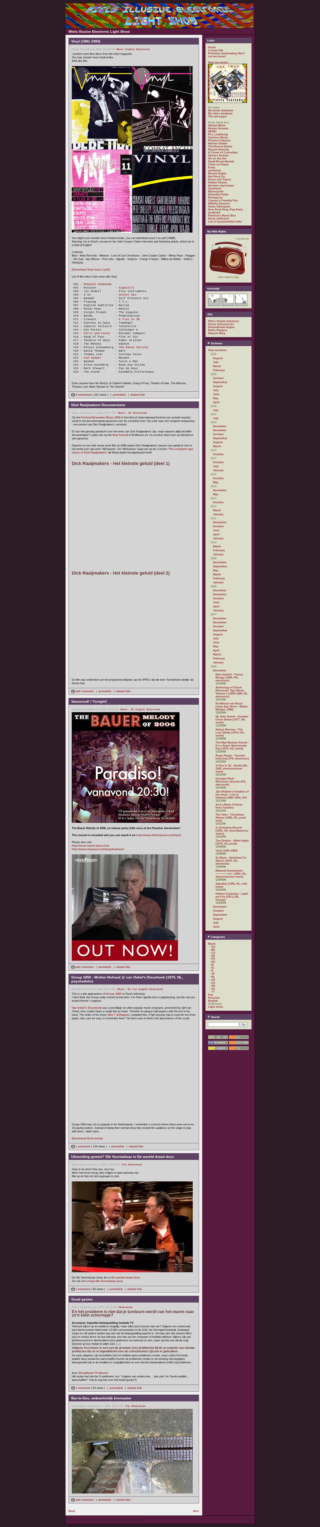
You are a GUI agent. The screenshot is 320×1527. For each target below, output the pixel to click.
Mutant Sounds (218, 128)
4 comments (83, 394)
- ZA (212, 988)
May (215, 398)
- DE (212, 955)
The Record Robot (220, 146)
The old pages (217, 116)
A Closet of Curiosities (223, 152)
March (217, 366)
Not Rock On (216, 176)
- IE (212, 964)
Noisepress (215, 197)
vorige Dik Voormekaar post (104, 1281)
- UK (212, 979)
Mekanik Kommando (98, 284)
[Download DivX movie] (87, 1138)
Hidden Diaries (217, 182)
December (219, 426)
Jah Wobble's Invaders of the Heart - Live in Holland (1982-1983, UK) (232, 794)
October (218, 378)
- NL (129, 412)
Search (215, 1017)
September (220, 382)
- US (212, 982)
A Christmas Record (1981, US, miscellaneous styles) (232, 830)
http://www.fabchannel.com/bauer (158, 835)
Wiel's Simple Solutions (223, 321)
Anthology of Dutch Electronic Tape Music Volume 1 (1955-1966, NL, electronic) (232, 692)
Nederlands (143, 49)
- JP (212, 973)
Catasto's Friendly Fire (223, 200)
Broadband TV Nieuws (93, 1372)
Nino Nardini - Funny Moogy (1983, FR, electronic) (229, 677)
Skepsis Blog (216, 333)
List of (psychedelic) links (225, 221)
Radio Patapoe (217, 330)
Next (196, 1510)
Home (212, 47)
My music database (220, 110)
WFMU (212, 131)
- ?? (212, 991)
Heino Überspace (219, 206)
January (218, 470)
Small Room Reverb (221, 161)
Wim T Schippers (119, 1014)
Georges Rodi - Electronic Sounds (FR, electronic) (231, 781)
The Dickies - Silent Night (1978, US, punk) (232, 842)
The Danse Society (133, 347)
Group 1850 (113, 993)
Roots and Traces (219, 179)
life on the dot (217, 158)
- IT (212, 970)
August (218, 358)
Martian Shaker (218, 143)
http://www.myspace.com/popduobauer (98, 849)
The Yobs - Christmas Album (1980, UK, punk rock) (231, 817)
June (216, 394)
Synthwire (214, 188)
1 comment (83, 1146)
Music (120, 49)
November (219, 430)
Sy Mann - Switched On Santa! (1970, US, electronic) (231, 860)
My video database (220, 113)
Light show (215, 1006)
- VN (212, 985)
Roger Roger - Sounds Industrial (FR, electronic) (232, 757)
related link (137, 394)
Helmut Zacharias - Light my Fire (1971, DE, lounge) (232, 896)
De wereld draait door (126, 1277)
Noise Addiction (218, 218)
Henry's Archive (218, 155)
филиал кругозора (221, 185)
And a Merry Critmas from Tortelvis (229, 806)
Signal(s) (126, 287)
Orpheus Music (218, 137)
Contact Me (215, 50)
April (216, 402)
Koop (211, 167)
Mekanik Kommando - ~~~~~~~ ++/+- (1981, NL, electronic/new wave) (231, 873)
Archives (216, 343)
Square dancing (218, 149)
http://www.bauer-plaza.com (90, 845)
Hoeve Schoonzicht (221, 324)
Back (71, 1510)
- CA (212, 952)
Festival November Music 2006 (100, 417)
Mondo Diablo (217, 173)
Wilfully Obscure (219, 203)
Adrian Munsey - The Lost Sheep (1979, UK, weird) (230, 732)
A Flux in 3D (129, 319)
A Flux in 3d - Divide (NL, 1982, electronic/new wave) (232, 768)
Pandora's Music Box (222, 215)
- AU (212, 946)
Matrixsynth (216, 191)
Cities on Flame (218, 164)
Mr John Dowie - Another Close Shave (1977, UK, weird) (232, 719)
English (129, 49)
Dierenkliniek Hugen (221, 327)
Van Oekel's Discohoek (87, 1007)
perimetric (214, 170)
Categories (217, 936)
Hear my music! (218, 62)
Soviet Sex (127, 294)
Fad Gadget (92, 357)
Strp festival (120, 434)
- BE (212, 949)
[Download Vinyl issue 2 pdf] (91, 269)
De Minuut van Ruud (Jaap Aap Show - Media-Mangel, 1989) (232, 706)
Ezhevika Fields (218, 194)
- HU (212, 961)
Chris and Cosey (97, 333)
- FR (212, 958)
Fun (134, 989)
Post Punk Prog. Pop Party (225, 209)
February (219, 370)
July (215, 362)
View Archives (217, 350)
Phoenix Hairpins (219, 140)
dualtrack (214, 212)
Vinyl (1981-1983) (227, 850)
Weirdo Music (217, 125)
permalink (119, 394)
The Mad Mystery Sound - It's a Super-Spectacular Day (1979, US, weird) (232, 745)
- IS (212, 967)
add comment (84, 691)
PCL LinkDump (218, 134)
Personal (214, 997)
